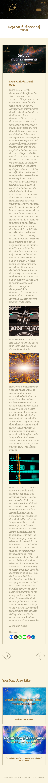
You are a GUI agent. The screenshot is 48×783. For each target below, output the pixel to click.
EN (42, 3)
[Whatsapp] (20, 637)
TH (45, 3)
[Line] (24, 637)
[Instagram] (29, 637)
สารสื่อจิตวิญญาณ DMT (24, 719)
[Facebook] (11, 637)
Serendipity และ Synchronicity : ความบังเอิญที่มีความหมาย (24, 759)
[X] (16, 637)
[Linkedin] (33, 637)
